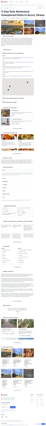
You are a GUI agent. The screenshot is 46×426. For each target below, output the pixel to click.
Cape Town (42, 404)
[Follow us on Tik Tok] (2, 417)
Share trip (43, 18)
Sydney (37, 404)
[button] (17, 52)
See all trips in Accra (17, 390)
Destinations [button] (11, 1)
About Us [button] (21, 1)
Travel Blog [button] (27, 1)
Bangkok (37, 405)
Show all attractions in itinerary (17, 128)
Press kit (31, 402)
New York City (38, 396)
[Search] (43, 5)
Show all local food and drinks (17, 153)
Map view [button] (16, 1)
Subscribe (13, 407)
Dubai (37, 402)
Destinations (31, 396)
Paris (41, 396)
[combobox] (22, 5)
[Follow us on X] (6, 417)
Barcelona (42, 399)
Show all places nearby (17, 342)
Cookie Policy (11, 424)
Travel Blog (31, 399)
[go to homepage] (4, 2)
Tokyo (37, 399)
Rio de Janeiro (42, 405)
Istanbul (42, 402)
